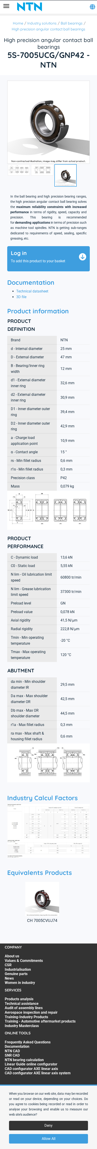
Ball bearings (72, 23)
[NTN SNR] (29, 6)
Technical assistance (22, 1003)
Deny (48, 1125)
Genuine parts (16, 974)
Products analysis (19, 999)
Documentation (17, 1046)
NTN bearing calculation (24, 1060)
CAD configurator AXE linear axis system (38, 1073)
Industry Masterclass (22, 1026)
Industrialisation (18, 969)
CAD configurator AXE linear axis (31, 1069)
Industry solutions (42, 23)
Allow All (48, 1139)
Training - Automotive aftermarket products (40, 1021)
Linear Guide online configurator (31, 1064)
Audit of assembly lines (24, 1008)
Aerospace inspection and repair (31, 1012)
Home (18, 23)
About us (12, 956)
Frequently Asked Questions (28, 1042)
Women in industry (20, 983)
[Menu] (6, 7)
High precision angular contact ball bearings (48, 29)
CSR (8, 965)
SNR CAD (12, 1055)
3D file (21, 297)
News (9, 978)
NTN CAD (12, 1051)
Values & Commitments (24, 960)
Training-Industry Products (26, 1017)
